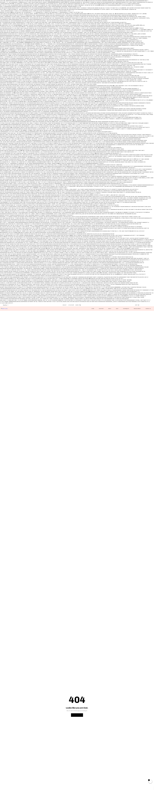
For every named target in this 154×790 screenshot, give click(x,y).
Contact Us (148, 308)
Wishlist (64, 304)
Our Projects (126, 308)
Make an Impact (137, 308)
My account (71, 304)
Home (93, 308)
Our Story (101, 308)
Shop (117, 308)
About (109, 308)
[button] (78, 305)
